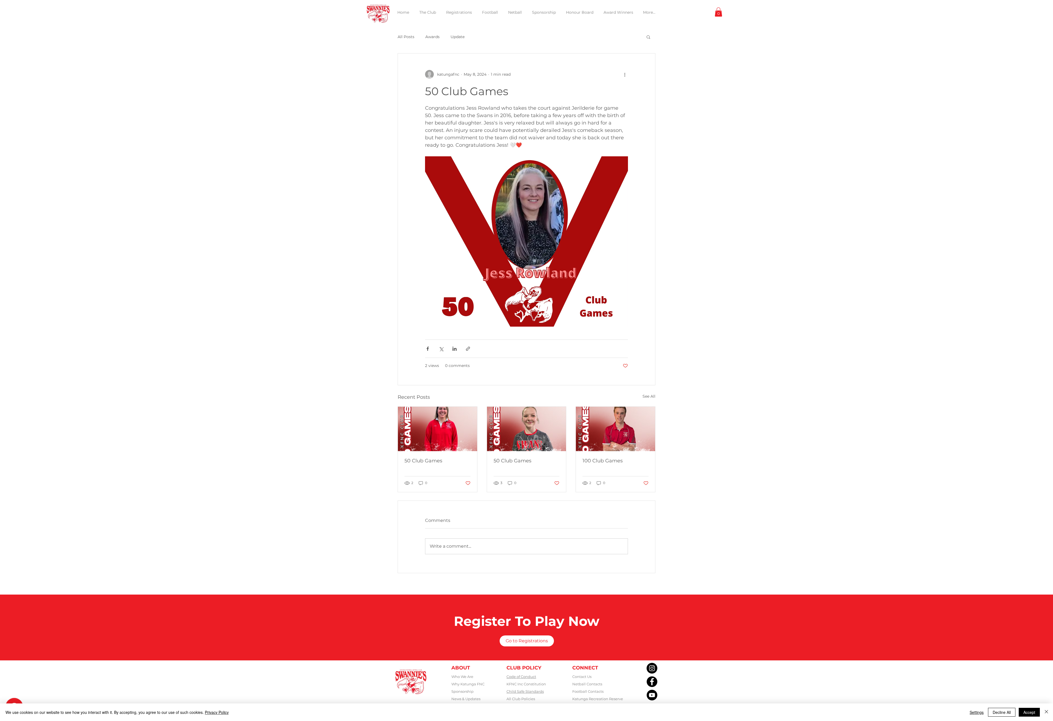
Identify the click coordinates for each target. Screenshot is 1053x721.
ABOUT (460, 668)
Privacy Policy (217, 712)
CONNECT (585, 668)
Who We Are (462, 676)
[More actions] (624, 74)
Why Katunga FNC (468, 684)
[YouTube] (652, 695)
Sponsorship (462, 691)
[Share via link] (468, 348)
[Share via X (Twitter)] (441, 348)
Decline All (1002, 712)
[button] (718, 11)
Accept (1029, 712)
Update (458, 36)
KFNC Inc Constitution (526, 684)
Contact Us (581, 676)
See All (648, 396)
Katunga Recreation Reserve (597, 699)
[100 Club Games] (615, 429)
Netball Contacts (587, 684)
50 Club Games (423, 461)
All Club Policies (520, 699)
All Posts (406, 36)
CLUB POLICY (523, 668)
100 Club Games (602, 461)
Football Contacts (588, 691)
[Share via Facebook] (427, 348)
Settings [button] (977, 712)
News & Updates (465, 699)
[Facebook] (652, 681)
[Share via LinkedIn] (454, 348)
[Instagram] (652, 668)
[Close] (1046, 712)
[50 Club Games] (437, 429)
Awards (432, 36)
